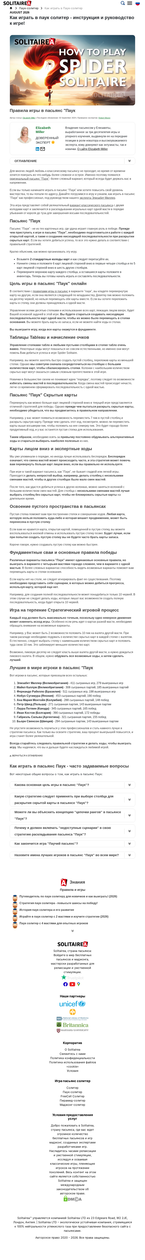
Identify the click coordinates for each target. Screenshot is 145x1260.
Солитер (72, 1087)
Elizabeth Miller (29, 118)
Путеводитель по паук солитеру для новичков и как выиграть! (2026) (68, 896)
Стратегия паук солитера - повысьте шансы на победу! (58, 903)
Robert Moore (104, 118)
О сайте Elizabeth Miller (92, 149)
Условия (72, 1070)
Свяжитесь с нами (73, 1054)
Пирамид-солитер (72, 1100)
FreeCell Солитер (73, 1096)
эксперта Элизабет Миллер (97, 197)
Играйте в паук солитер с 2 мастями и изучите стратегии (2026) (63, 916)
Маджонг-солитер (72, 1104)
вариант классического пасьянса (91, 205)
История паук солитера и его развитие (46, 909)
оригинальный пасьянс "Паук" (29, 178)
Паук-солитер (29, 8)
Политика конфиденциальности (72, 1058)
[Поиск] (123, 3)
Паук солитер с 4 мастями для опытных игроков (53, 923)
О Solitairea (72, 1049)
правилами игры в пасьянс (50, 291)
